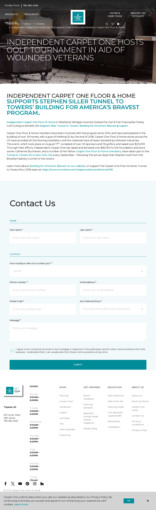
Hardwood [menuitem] (65, 407)
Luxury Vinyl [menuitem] (66, 401)
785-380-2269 (30, 5)
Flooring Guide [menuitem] (116, 407)
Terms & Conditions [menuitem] (138, 423)
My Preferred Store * (91, 301)
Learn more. (21, 504)
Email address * (88, 282)
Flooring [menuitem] (64, 395)
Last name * (86, 230)
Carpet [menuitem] (63, 412)
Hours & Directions (115, 15)
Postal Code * (17, 301)
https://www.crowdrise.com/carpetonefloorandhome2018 (77, 169)
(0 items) (118, 24)
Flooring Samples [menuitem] (88, 406)
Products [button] (11, 14)
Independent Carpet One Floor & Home (31, 122)
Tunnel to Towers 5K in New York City (29, 155)
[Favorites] (112, 24)
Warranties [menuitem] (114, 421)
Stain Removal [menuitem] (116, 395)
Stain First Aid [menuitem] (115, 401)
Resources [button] (31, 14)
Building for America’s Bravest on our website (58, 166)
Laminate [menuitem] (64, 418)
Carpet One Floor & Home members (98, 151)
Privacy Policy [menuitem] (139, 430)
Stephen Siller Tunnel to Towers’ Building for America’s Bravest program (84, 125)
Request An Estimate (138, 15)
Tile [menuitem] (61, 423)
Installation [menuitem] (114, 427)
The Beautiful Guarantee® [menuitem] (115, 414)
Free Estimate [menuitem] (67, 429)
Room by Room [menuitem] (140, 401)
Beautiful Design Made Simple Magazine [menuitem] (90, 418)
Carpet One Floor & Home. (26, 490)
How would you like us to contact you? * (31, 263)
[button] (107, 24)
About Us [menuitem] (137, 395)
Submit (78, 364)
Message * (15, 320)
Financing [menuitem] (64, 435)
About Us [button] (11, 22)
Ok (128, 500)
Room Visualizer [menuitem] (88, 397)
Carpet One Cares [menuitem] (138, 409)
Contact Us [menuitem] (138, 415)
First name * (16, 230)
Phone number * (18, 282)
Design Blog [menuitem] (90, 428)
